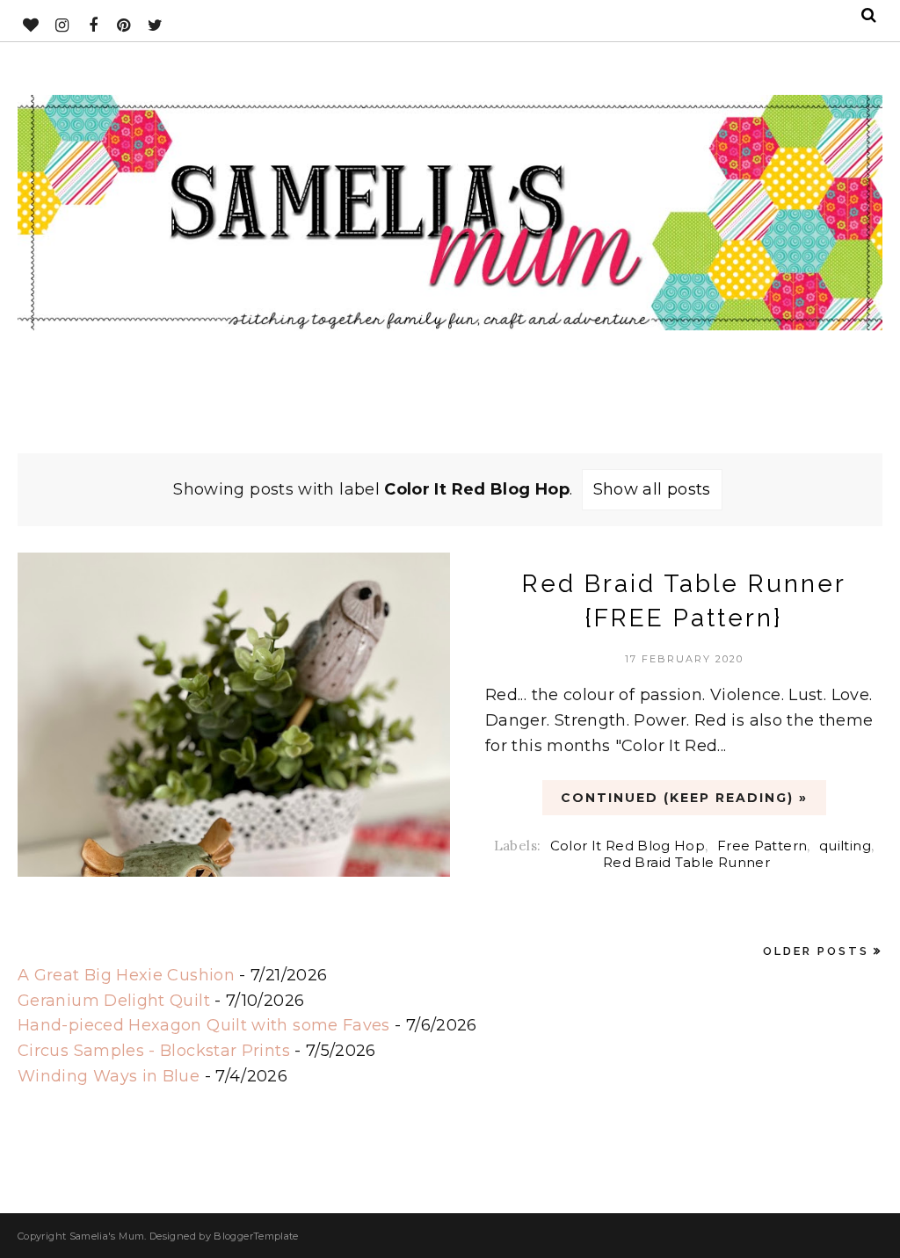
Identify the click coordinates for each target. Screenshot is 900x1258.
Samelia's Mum (107, 1236)
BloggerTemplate (256, 1236)
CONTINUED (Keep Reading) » (684, 798)
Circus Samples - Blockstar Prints (154, 1050)
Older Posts (816, 951)
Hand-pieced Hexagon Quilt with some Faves (204, 1025)
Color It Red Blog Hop (628, 845)
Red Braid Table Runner (686, 862)
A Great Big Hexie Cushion (126, 975)
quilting (845, 845)
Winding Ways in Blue (109, 1076)
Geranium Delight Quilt (114, 1000)
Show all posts (652, 489)
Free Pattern (762, 845)
